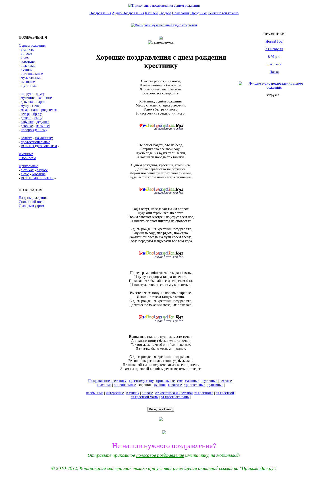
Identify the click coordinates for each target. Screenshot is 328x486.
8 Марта (274, 56)
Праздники (198, 13)
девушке (27, 102)
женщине (44, 98)
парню (41, 102)
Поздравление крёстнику (107, 381)
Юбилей (151, 13)
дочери (26, 118)
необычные (94, 393)
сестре (25, 114)
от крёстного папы (175, 397)
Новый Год (274, 41)
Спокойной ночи (32, 202)
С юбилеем (27, 158)
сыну (38, 118)
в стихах (27, 49)
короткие (28, 61)
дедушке (42, 122)
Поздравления (100, 13)
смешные (28, 81)
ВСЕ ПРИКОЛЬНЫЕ (37, 178)
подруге (27, 94)
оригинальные (32, 73)
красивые (28, 65)
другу (40, 94)
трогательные (194, 385)
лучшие (26, 69)
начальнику (44, 138)
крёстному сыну (141, 381)
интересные (115, 393)
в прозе (26, 53)
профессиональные (35, 142)
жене (35, 106)
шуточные (28, 86)
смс (180, 381)
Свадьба (165, 13)
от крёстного (203, 393)
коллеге (26, 138)
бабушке (27, 122)
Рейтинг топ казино (223, 13)
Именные (26, 154)
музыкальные (31, 77)
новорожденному (34, 130)
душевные (215, 385)
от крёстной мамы (144, 397)
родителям (49, 110)
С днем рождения (32, 45)
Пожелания (180, 13)
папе (34, 110)
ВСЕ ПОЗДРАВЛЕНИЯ (39, 146)
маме (24, 110)
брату (37, 114)
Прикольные (28, 166)
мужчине (28, 98)
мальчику (43, 126)
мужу (25, 106)
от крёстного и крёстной (174, 393)
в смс (25, 57)
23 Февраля (274, 49)
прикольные (165, 381)
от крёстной (225, 393)
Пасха (274, 72)
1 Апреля (274, 64)
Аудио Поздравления (128, 13)
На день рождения (33, 198)
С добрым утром (31, 206)
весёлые (226, 381)
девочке (27, 126)
